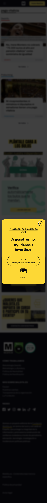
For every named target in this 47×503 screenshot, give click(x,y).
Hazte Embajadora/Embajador (23, 261)
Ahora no (23, 277)
